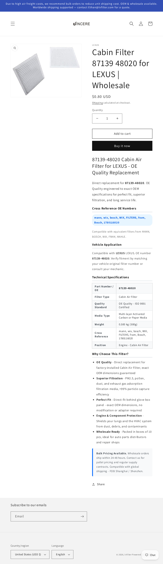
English (60, 554)
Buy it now (122, 146)
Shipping (97, 102)
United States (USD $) (28, 554)
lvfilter (128, 554)
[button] (12, 23)
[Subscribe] (82, 516)
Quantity (97, 110)
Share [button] (101, 484)
